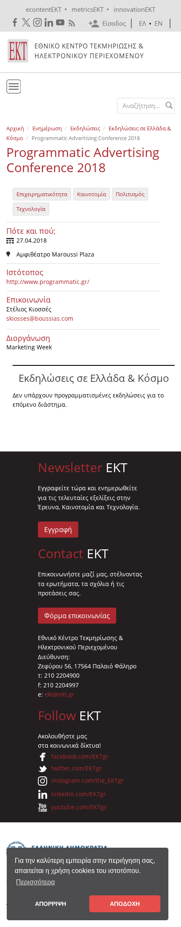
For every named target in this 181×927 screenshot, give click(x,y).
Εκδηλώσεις (85, 128)
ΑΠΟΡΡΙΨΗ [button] (50, 903)
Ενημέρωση (47, 128)
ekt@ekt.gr (60, 694)
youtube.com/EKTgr (78, 807)
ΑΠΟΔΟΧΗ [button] (125, 903)
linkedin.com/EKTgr (78, 794)
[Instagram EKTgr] (38, 23)
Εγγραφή (58, 529)
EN (158, 23)
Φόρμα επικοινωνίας (77, 615)
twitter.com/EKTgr (76, 768)
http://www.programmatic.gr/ (47, 282)
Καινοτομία (91, 194)
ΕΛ (142, 23)
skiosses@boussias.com (39, 318)
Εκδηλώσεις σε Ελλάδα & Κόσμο (94, 378)
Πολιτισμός (130, 194)
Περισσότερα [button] (35, 882)
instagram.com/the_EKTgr (87, 780)
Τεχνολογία (30, 209)
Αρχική (15, 128)
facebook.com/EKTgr (80, 756)
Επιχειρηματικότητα (41, 194)
